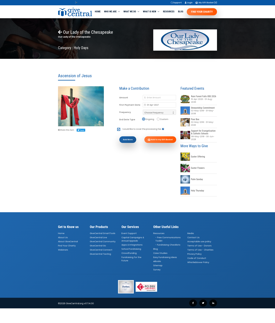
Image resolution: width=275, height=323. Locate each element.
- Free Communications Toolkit (168, 239)
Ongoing (149, 119)
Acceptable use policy (199, 241)
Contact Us (193, 237)
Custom (164, 119)
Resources (168, 11)
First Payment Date (129, 104)
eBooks (157, 261)
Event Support (129, 233)
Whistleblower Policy (198, 262)
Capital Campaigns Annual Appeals (132, 239)
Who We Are (110, 11)
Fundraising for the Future (131, 259)
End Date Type (127, 119)
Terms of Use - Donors (199, 245)
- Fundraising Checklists (167, 244)
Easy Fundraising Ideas (165, 257)
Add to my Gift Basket (161, 139)
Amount (123, 97)
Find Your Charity (202, 11)
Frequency (125, 112)
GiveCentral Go (98, 245)
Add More (128, 139)
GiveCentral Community (102, 241)
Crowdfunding (129, 253)
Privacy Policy (194, 253)
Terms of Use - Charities (200, 249)
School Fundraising (131, 248)
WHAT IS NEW (149, 11)
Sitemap (157, 265)
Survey (156, 269)
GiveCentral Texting (100, 253)
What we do (129, 11)
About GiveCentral (68, 241)
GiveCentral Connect (101, 249)
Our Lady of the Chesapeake (87, 32)
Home (98, 11)
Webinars (63, 249)
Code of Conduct (196, 258)
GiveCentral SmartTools (102, 233)
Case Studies (160, 253)
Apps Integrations (132, 244)
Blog (180, 11)
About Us (63, 237)
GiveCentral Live (98, 237)
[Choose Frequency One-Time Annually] (159, 112)
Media (190, 233)
